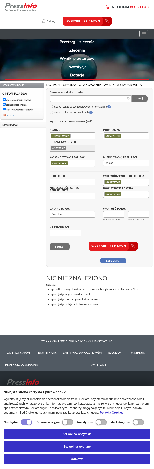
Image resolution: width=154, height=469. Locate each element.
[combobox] (72, 135)
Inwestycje (77, 66)
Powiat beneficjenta (118, 188)
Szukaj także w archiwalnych (71, 112)
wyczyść (10, 115)
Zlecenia (77, 50)
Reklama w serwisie (22, 365)
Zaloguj (51, 21)
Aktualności (18, 353)
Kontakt (99, 365)
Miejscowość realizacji (120, 157)
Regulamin (47, 353)
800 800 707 (139, 7)
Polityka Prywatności (82, 353)
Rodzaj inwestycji (63, 142)
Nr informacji (60, 227)
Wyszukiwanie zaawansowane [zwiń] (71, 121)
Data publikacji (60, 208)
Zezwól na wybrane (77, 446)
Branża (55, 130)
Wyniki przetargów (77, 58)
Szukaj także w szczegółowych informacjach (80, 106)
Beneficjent (58, 176)
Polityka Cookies (111, 412)
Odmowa (77, 459)
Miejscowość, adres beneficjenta (64, 189)
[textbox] (72, 136)
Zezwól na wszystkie (77, 434)
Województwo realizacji (68, 157)
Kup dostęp (113, 260)
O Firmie (138, 353)
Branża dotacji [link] (10, 125)
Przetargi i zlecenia (77, 41)
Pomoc (114, 353)
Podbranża (111, 130)
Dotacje (77, 74)
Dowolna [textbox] (56, 214)
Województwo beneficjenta (123, 176)
